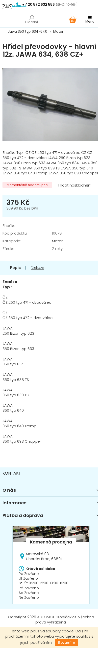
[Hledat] (31, 19)
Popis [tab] (15, 267)
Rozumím (66, 642)
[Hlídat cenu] (74, 185)
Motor (57, 240)
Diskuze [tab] (37, 267)
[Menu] (89, 19)
